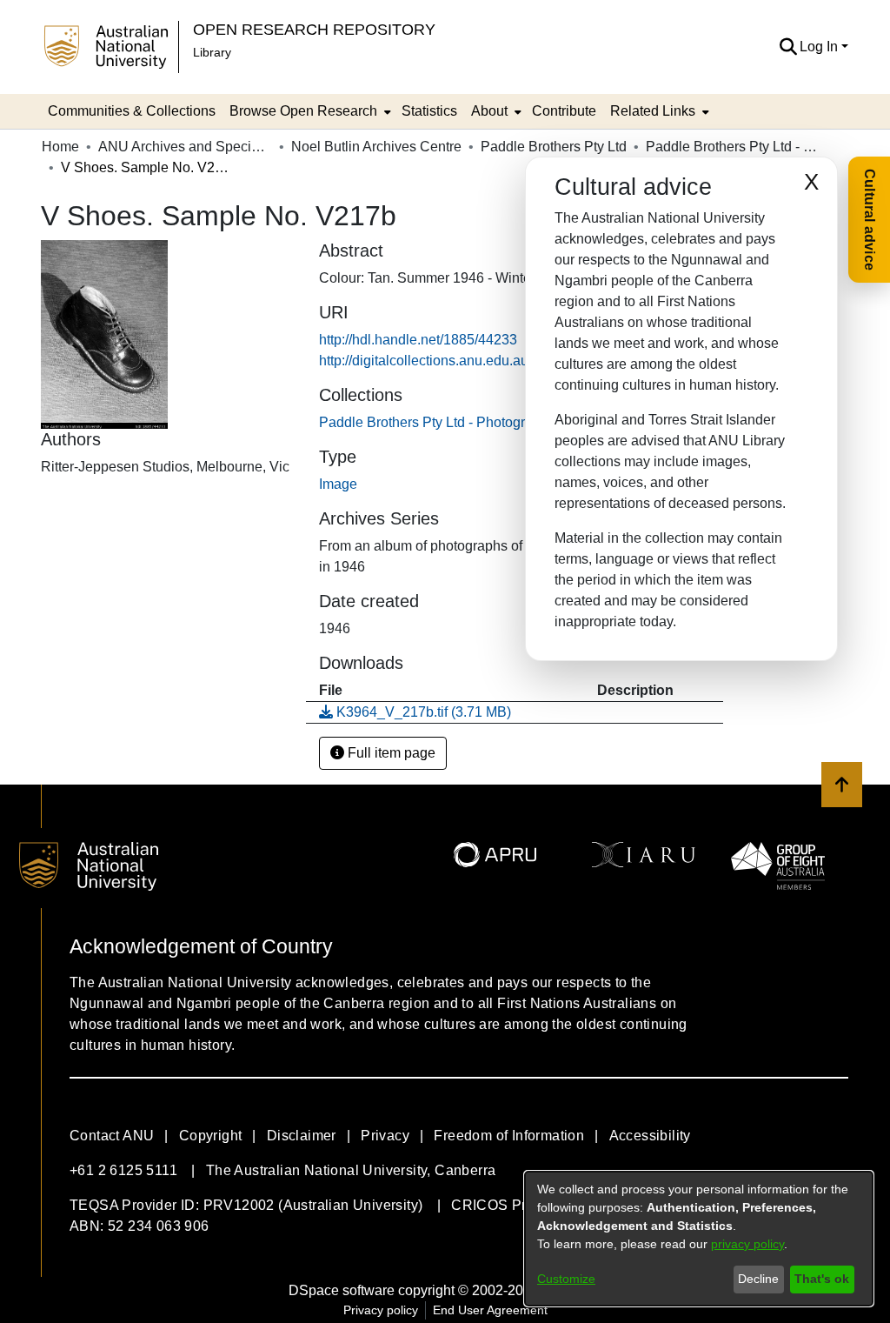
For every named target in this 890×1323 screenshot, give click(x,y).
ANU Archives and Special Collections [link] (185, 146)
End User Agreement (490, 1310)
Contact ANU (112, 1135)
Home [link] (60, 146)
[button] (788, 47)
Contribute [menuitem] (564, 111)
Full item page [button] (389, 752)
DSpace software (342, 1290)
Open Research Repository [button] (314, 29)
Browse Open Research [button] (303, 111)
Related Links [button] (652, 111)
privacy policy (747, 1244)
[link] (437, 422)
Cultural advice (869, 220)
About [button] (489, 111)
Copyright (210, 1135)
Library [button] (212, 52)
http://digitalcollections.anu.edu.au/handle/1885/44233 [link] (485, 360)
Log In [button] (820, 46)
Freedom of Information (509, 1135)
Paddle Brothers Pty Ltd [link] (554, 146)
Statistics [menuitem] (429, 111)
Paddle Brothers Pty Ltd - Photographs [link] (733, 146)
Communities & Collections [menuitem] (132, 111)
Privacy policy (380, 1310)
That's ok (821, 1279)
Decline (758, 1279)
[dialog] (699, 1239)
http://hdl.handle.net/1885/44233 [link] (418, 339)
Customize (566, 1279)
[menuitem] (308, 111)
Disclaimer (301, 1135)
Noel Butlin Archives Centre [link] (376, 146)
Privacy (385, 1135)
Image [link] (338, 484)
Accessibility (650, 1135)
